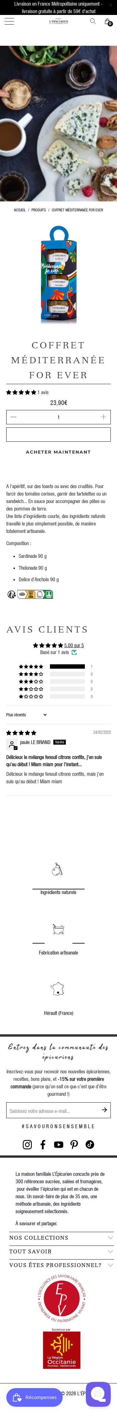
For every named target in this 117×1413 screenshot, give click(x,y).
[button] (21, 392)
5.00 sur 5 (74, 645)
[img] (21, 733)
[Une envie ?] (95, 21)
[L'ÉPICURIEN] (58, 21)
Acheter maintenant (58, 452)
